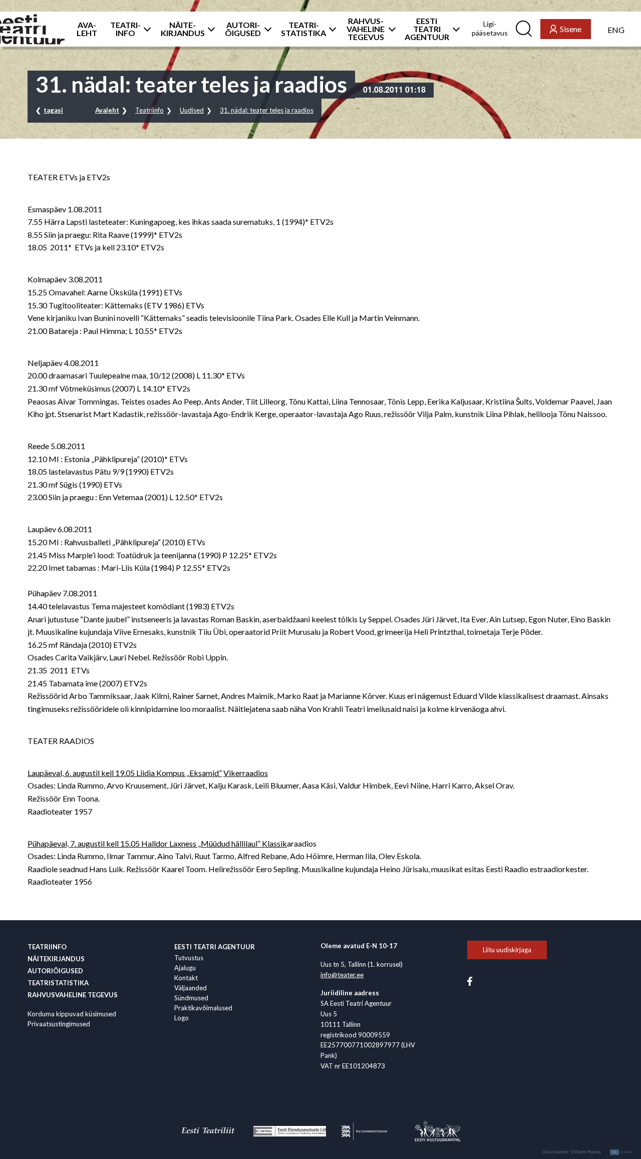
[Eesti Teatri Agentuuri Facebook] (469, 980)
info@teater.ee (342, 975)
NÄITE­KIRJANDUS (183, 29)
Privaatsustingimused (59, 1024)
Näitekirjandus (56, 959)
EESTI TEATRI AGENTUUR (427, 29)
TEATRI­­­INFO (125, 29)
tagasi (53, 110)
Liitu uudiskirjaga (507, 950)
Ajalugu (185, 968)
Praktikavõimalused (203, 1008)
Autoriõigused (55, 971)
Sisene (570, 29)
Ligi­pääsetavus (490, 28)
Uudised (192, 110)
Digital (622, 1151)
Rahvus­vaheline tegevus (73, 995)
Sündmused (191, 998)
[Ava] (144, 29)
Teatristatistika (58, 983)
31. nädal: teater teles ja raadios (266, 110)
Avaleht (107, 110)
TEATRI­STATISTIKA (303, 29)
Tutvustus (188, 958)
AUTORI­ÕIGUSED (243, 29)
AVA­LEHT (87, 29)
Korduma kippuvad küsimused (72, 1014)
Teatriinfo (149, 110)
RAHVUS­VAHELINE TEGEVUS (366, 29)
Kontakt (186, 978)
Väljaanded (190, 988)
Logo (181, 1018)
